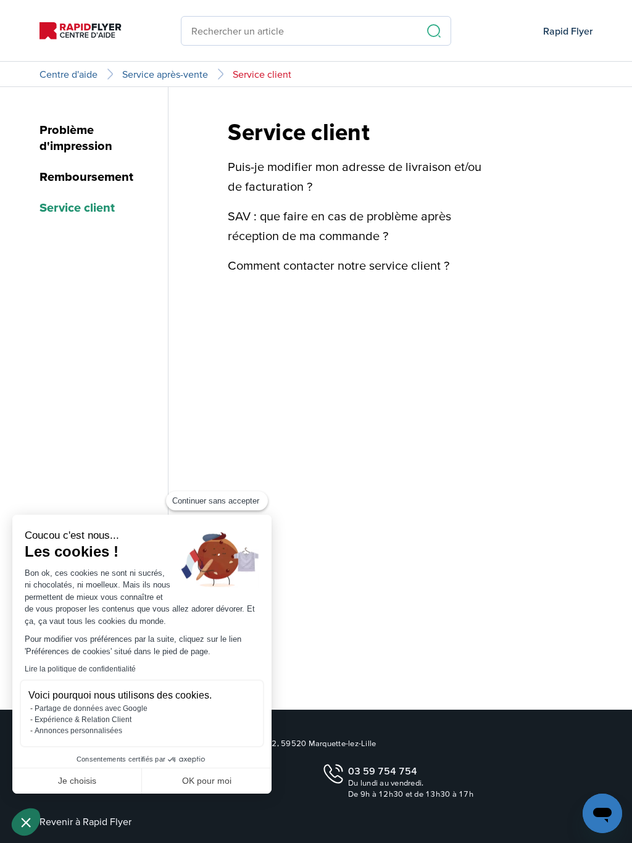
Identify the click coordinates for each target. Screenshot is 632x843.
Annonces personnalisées (78, 730)
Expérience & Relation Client (83, 719)
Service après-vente (165, 74)
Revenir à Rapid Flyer (85, 821)
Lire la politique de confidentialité (80, 669)
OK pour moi (206, 781)
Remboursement (86, 176)
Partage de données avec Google (91, 708)
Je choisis (77, 781)
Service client (262, 74)
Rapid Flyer (567, 30)
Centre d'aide (69, 74)
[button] (26, 822)
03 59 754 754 (382, 770)
